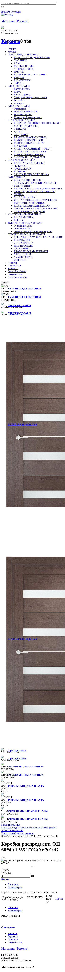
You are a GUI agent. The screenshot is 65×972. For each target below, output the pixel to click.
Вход (4, 11)
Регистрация (14, 11)
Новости (12, 933)
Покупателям (15, 942)
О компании (8, 927)
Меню (5, 283)
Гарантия (13, 936)
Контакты (13, 939)
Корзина (10, 41)
